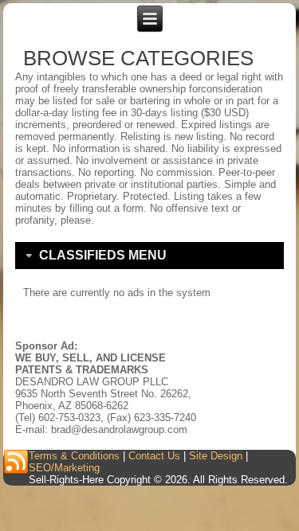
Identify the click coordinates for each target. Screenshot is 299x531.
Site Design (215, 456)
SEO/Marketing (64, 468)
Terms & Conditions (74, 456)
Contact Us (154, 456)
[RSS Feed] (16, 462)
